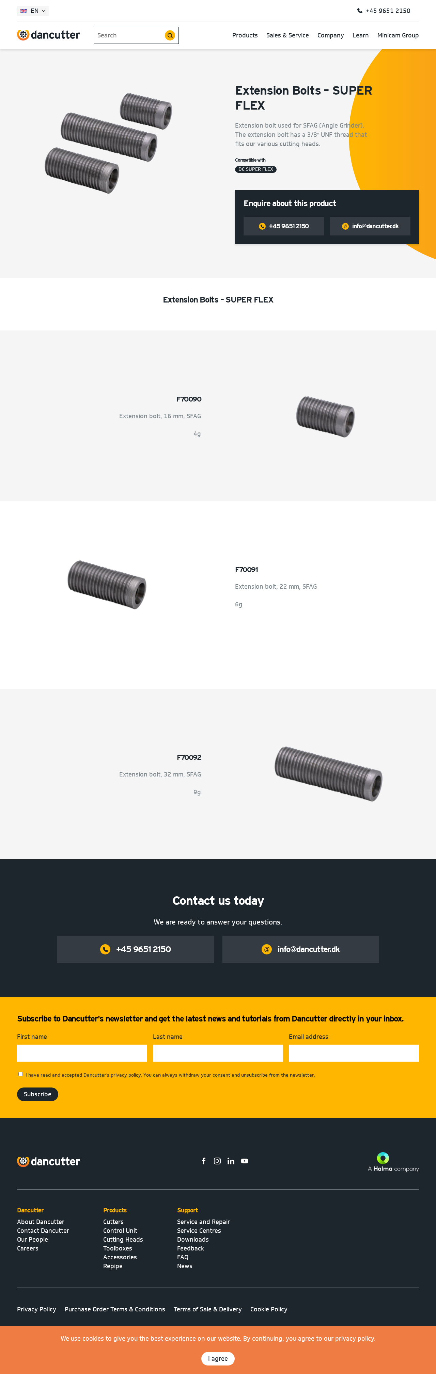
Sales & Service (287, 35)
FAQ (182, 1257)
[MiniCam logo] (48, 35)
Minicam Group (398, 35)
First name (32, 1036)
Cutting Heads (123, 1239)
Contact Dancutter (43, 1230)
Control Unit (120, 1230)
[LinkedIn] (231, 1162)
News (184, 1266)
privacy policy (354, 1338)
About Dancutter (40, 1221)
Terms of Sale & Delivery (208, 1309)
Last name (168, 1036)
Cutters (113, 1221)
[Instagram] (217, 1162)
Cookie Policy (268, 1309)
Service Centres (199, 1230)
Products (245, 35)
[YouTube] (244, 1162)
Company (330, 35)
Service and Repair (203, 1221)
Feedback (190, 1248)
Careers (27, 1248)
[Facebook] (204, 1162)
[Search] (170, 35)
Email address (308, 1036)
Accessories (120, 1257)
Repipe (113, 1266)
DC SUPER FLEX (255, 169)
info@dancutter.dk (375, 226)
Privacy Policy (36, 1309)
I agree (218, 1358)
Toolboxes (117, 1248)
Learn (361, 35)
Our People (32, 1239)
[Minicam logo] (48, 1162)
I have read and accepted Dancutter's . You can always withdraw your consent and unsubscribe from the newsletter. (170, 1075)
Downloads (193, 1239)
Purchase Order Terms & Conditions (115, 1309)
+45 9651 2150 (289, 226)
